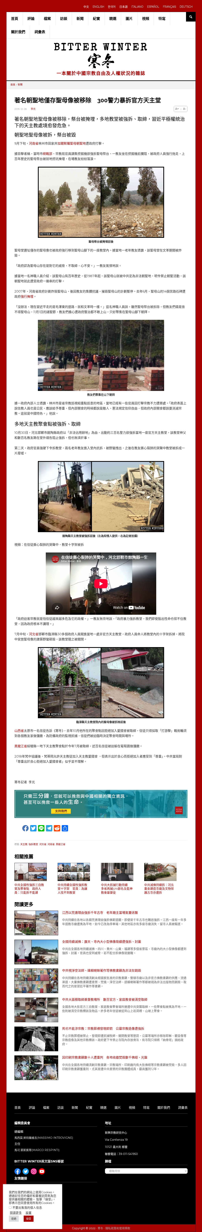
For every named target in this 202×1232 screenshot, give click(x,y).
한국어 (112, 6)
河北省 (33, 634)
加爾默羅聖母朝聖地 (71, 143)
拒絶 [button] (13, 1218)
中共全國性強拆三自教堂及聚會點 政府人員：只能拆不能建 (29, 888)
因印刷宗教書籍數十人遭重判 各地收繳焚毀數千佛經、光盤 (104, 1057)
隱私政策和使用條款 (117, 1228)
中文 (86, 6)
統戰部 (47, 154)
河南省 (33, 143)
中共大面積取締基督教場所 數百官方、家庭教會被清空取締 (104, 999)
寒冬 (100, 1228)
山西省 (19, 731)
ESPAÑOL (153, 6)
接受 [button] (28, 1218)
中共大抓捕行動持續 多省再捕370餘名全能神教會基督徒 (117, 888)
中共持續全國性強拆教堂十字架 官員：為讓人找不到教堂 (72, 888)
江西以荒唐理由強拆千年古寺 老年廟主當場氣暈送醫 (100, 913)
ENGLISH (98, 6)
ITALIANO (137, 6)
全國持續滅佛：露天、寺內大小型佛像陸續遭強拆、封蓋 (101, 942)
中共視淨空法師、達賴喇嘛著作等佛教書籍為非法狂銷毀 (101, 970)
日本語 (123, 6)
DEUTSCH (186, 6)
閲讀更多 (16, 1212)
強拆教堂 (33, 844)
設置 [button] (29, 1212)
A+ (177, 109)
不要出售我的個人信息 (27, 1207)
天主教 (23, 844)
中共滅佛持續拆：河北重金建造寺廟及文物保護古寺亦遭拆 (159, 888)
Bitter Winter (101, 48)
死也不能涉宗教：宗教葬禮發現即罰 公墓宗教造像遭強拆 (103, 1029)
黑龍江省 (20, 746)
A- (184, 109)
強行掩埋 (27, 296)
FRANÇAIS (169, 6)
